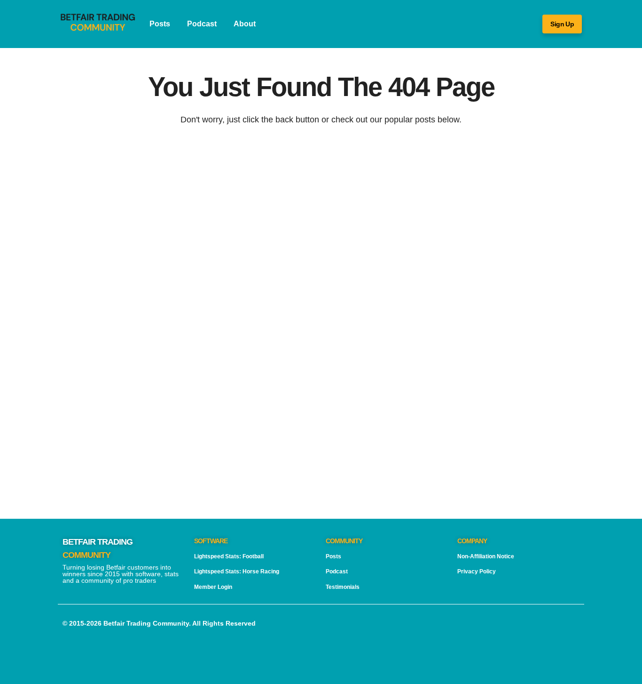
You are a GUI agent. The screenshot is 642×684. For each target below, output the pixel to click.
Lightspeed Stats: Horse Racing (236, 571)
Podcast (202, 24)
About (245, 24)
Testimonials (343, 587)
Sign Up (562, 24)
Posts (159, 24)
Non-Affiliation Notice (485, 556)
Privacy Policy (476, 571)
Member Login (213, 587)
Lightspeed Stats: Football (229, 556)
